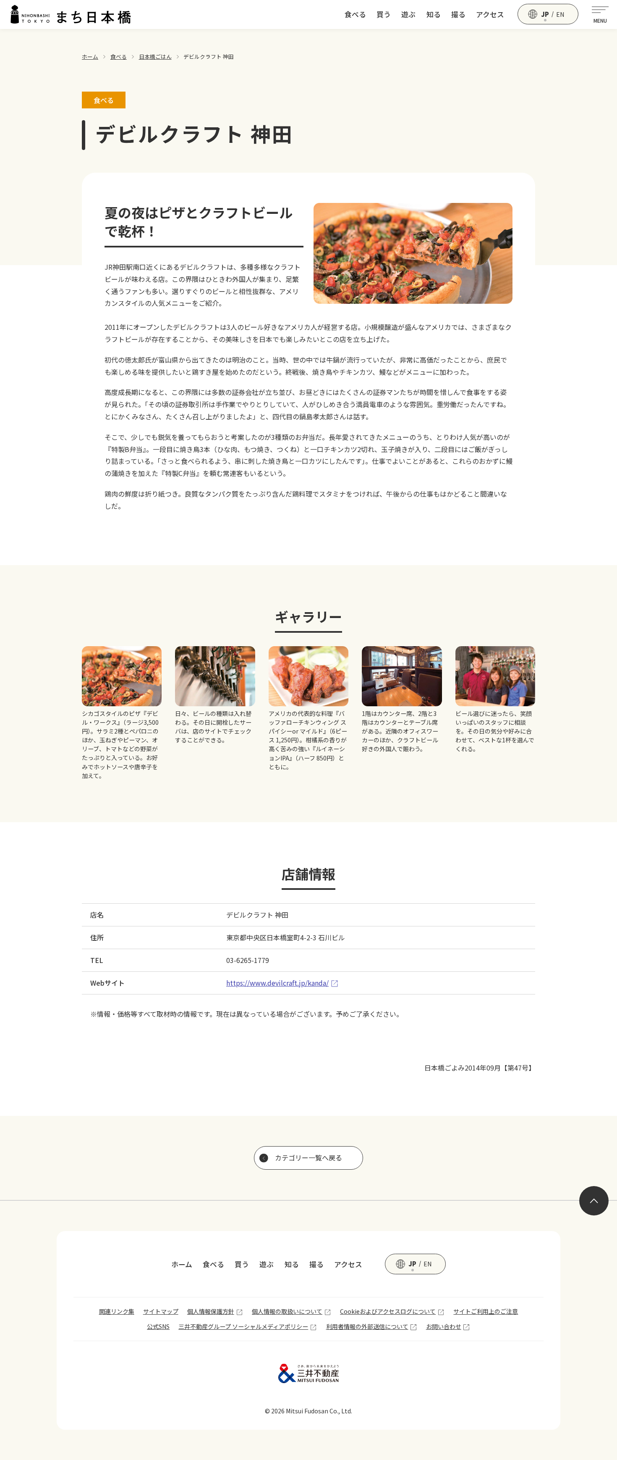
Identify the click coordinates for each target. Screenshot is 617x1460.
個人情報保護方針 (210, 1311)
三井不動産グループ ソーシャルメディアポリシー (243, 1326)
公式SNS (158, 1326)
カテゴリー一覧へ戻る (308, 1157)
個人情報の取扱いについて (287, 1311)
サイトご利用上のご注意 (485, 1311)
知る (433, 14)
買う (383, 14)
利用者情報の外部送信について (367, 1326)
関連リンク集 (116, 1311)
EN (560, 14)
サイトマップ (160, 1311)
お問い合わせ (443, 1326)
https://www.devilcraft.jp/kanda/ (277, 983)
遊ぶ (408, 14)
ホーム (90, 57)
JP (545, 14)
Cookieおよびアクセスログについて (388, 1311)
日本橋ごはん (155, 57)
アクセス (490, 14)
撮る (458, 14)
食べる (355, 14)
